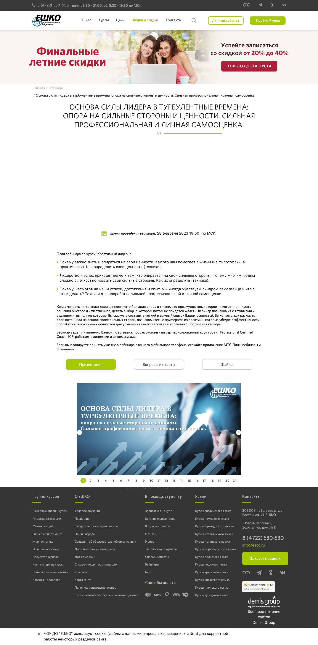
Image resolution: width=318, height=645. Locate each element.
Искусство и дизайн (46, 557)
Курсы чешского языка (211, 564)
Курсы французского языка (214, 526)
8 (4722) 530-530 (53, 5)
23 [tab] (136, 488)
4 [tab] (106, 480)
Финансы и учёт (43, 526)
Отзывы (151, 534)
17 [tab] (204, 480)
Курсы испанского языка (212, 541)
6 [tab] (121, 480)
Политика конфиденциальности (97, 587)
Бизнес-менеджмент (47, 534)
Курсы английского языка (213, 511)
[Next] (238, 432)
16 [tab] (197, 480)
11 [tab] (159, 480)
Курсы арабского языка (211, 572)
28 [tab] (174, 488)
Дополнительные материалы (95, 549)
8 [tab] (136, 480)
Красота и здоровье (46, 580)
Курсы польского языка (211, 557)
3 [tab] (98, 480)
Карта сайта (83, 580)
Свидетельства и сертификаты (96, 526)
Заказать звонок (265, 558)
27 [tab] (167, 488)
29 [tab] (182, 488)
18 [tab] (212, 480)
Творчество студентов (161, 549)
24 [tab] (144, 488)
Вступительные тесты (160, 518)
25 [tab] (152, 488)
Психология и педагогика (50, 572)
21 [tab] (234, 480)
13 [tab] (174, 480)
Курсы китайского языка (212, 580)
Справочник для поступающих (96, 564)
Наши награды (85, 534)
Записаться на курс (158, 511)
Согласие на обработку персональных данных (107, 595)
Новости (151, 541)
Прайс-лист (83, 518)
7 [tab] (129, 480)
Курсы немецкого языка (212, 518)
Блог (148, 572)
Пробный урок (268, 20)
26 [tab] (159, 488)
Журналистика (42, 541)
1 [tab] (83, 480)
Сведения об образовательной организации (105, 541)
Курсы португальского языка (215, 549)
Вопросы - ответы (157, 526)
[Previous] (79, 432)
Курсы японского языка (211, 587)
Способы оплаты (157, 557)
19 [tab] (220, 480)
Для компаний (85, 557)
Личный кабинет (225, 20)
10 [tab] (152, 480)
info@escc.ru (253, 545)
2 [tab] (91, 480)
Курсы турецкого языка (211, 595)
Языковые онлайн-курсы (49, 511)
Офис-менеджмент (46, 549)
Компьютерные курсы (47, 564)
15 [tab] (189, 480)
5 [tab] (113, 480)
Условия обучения (88, 511)
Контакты (81, 572)
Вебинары (152, 564)
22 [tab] (129, 488)
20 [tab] (227, 480)
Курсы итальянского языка (214, 534)
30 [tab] (190, 488)
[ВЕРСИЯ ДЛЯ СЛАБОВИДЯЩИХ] (247, 5)
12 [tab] (166, 480)
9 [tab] (144, 480)
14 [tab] (182, 480)
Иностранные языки (46, 518)
